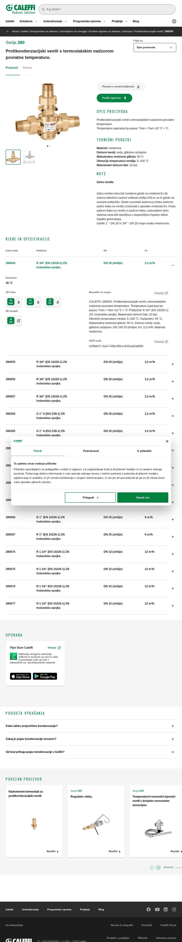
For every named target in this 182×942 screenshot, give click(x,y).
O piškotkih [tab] (144, 450)
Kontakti (147, 925)
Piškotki (143, 937)
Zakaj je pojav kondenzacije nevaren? (31, 738)
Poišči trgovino (111, 97)
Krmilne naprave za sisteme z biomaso (110, 31)
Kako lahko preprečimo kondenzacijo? (32, 725)
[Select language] (174, 21)
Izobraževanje (30, 909)
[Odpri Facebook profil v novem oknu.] (148, 909)
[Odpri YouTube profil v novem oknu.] (157, 909)
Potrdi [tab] (38, 450)
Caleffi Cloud (168, 925)
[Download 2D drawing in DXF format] (37, 302)
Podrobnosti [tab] (91, 450)
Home (15, 31)
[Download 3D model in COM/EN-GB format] (17, 320)
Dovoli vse (142, 497)
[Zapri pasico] (167, 441)
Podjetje (85, 909)
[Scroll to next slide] (158, 867)
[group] (13, 157)
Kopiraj (159, 293)
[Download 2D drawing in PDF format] (56, 302)
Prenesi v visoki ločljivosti (118, 86)
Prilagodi (88, 497)
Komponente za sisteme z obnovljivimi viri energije (58, 31)
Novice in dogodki (122, 925)
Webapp (52, 648)
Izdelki (10, 21)
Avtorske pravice (166, 937)
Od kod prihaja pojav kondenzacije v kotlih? (35, 751)
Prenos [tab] (27, 67)
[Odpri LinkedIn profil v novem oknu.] (166, 909)
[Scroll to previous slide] (152, 867)
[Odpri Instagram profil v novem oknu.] (174, 909)
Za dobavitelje (14, 925)
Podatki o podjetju (118, 937)
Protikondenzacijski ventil (149, 31)
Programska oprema (59, 909)
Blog (136, 21)
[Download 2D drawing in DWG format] (17, 302)
